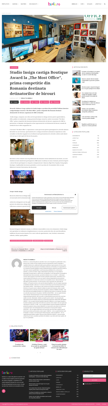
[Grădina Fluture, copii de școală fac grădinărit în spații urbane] (39, 335)
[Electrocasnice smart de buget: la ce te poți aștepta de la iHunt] (76, 88)
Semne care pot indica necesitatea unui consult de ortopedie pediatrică (90, 110)
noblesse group (38, 240)
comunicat (8, 13)
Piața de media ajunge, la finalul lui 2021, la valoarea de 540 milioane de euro (59, 347)
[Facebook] (3, 391)
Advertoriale (19, 341)
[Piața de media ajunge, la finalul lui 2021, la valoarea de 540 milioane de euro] (59, 335)
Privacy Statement (58, 211)
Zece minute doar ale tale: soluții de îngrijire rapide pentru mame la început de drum (89, 95)
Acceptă (39, 208)
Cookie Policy (48, 211)
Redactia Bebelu (26, 98)
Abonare (94, 380)
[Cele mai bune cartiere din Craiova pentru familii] (76, 117)
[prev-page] (38, 353)
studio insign (48, 240)
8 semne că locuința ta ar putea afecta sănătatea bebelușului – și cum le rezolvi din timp (91, 73)
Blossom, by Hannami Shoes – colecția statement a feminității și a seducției (22, 249)
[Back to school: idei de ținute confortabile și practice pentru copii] (76, 80)
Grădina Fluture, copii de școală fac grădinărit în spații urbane (39, 346)
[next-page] (40, 353)
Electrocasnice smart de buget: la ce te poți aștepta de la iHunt (91, 87)
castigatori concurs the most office (21, 240)
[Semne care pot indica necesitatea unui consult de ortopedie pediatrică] (76, 110)
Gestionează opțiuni (69, 208)
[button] (75, 194)
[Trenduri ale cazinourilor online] (19, 335)
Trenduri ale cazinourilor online (19, 345)
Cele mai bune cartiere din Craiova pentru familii (89, 117)
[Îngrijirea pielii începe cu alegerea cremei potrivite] (76, 125)
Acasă (3, 13)
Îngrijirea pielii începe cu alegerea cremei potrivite (89, 124)
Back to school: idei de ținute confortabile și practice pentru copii (90, 80)
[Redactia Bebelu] (17, 289)
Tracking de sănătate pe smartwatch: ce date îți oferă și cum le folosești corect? (91, 103)
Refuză (54, 208)
